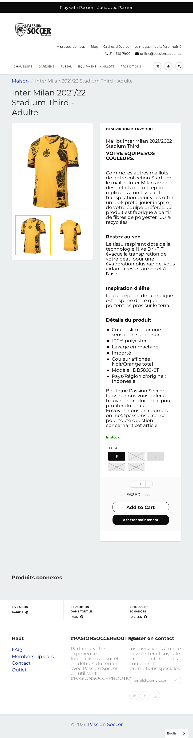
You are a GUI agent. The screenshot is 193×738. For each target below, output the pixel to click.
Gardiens (46, 66)
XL (117, 467)
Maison (20, 81)
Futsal (66, 66)
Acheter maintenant (140, 520)
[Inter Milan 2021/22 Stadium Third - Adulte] (52, 170)
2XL (136, 467)
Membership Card (33, 656)
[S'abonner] (175, 680)
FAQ (17, 649)
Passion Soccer (105, 724)
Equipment (87, 66)
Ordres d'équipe (116, 46)
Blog (94, 46)
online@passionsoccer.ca (160, 53)
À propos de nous (71, 46)
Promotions (131, 66)
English (173, 733)
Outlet (19, 670)
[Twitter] (134, 695)
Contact (21, 663)
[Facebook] (144, 695)
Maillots (107, 66)
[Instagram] (155, 695)
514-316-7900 (119, 53)
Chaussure (23, 66)
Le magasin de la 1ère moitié (157, 46)
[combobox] (176, 733)
